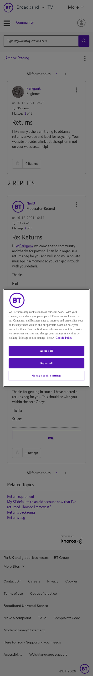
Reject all (46, 363)
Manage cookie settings (47, 375)
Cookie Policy (64, 337)
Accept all (46, 350)
